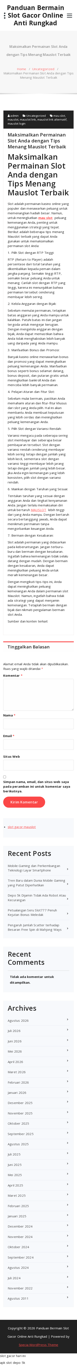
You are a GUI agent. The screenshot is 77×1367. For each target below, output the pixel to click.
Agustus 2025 (18, 1144)
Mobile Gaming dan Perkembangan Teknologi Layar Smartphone (34, 868)
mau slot (59, 116)
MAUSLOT (38, 510)
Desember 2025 (20, 1103)
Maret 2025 (17, 1195)
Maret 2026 (17, 1072)
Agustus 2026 (18, 1020)
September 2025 (21, 1134)
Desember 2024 (20, 1226)
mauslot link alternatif (52, 119)
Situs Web (11, 756)
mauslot (13, 119)
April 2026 (15, 1062)
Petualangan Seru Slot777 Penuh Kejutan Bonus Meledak (32, 912)
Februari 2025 (18, 1206)
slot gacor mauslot (22, 827)
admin (14, 116)
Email (8, 736)
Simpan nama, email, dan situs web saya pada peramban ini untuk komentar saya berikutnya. (36, 786)
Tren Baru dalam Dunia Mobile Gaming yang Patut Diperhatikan (36, 882)
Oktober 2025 (18, 1123)
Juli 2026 (14, 1031)
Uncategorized (43, 69)
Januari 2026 (17, 1092)
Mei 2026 (15, 1051)
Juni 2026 (15, 1041)
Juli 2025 (14, 1154)
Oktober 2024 (18, 1247)
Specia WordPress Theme (38, 1345)
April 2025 (15, 1185)
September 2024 (21, 1257)
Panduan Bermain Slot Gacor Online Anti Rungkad (35, 15)
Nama (9, 715)
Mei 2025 (15, 1175)
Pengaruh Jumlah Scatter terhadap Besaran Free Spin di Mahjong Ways (35, 927)
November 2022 (20, 1288)
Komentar (12, 675)
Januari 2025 (17, 1216)
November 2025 (20, 1113)
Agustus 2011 (18, 1298)
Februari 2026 (18, 1082)
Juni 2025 (15, 1164)
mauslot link (28, 119)
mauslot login (17, 123)
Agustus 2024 (18, 1267)
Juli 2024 (14, 1278)
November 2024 (20, 1237)
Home (21, 69)
